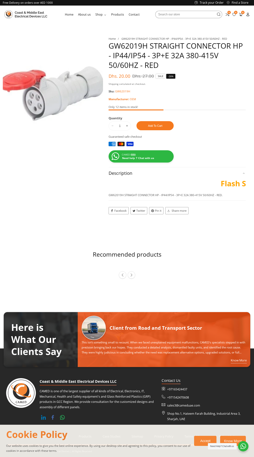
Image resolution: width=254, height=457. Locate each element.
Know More (233, 441)
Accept (205, 441)
